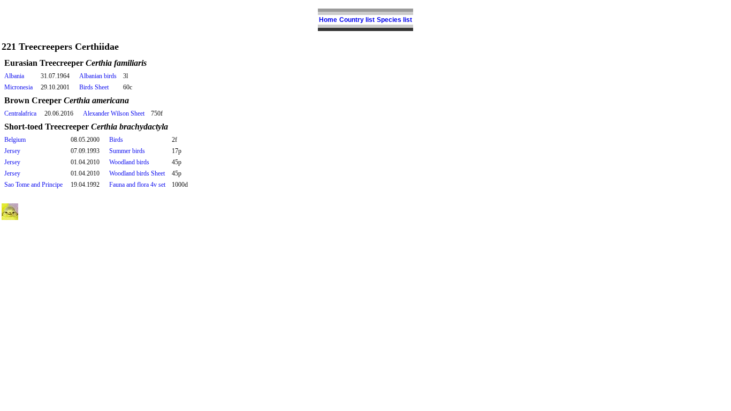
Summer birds (127, 151)
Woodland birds (129, 162)
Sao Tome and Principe (33, 184)
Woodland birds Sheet (137, 173)
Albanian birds (98, 76)
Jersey (12, 151)
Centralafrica (20, 113)
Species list (394, 20)
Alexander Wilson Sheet (113, 113)
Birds (116, 139)
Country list (357, 20)
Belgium (15, 139)
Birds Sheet (94, 87)
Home (328, 20)
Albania (14, 76)
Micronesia (18, 87)
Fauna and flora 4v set (137, 184)
